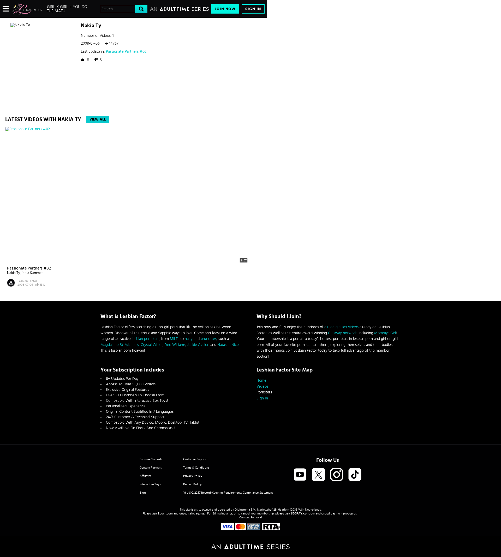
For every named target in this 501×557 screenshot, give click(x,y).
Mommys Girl (385, 333)
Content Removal (250, 517)
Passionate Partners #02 (126, 51)
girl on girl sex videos (341, 327)
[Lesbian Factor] (27, 9)
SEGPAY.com (300, 513)
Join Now (225, 9)
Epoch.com (165, 513)
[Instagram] (336, 475)
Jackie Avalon (198, 345)
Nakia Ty (13, 273)
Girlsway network (342, 333)
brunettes (209, 339)
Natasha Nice (228, 345)
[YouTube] (300, 475)
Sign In (253, 9)
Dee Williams (175, 345)
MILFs (174, 339)
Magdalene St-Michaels (119, 345)
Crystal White (152, 345)
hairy (189, 339)
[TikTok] (354, 475)
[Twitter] (318, 475)
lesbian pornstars (145, 339)
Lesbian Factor (27, 281)
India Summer (32, 273)
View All (98, 119)
